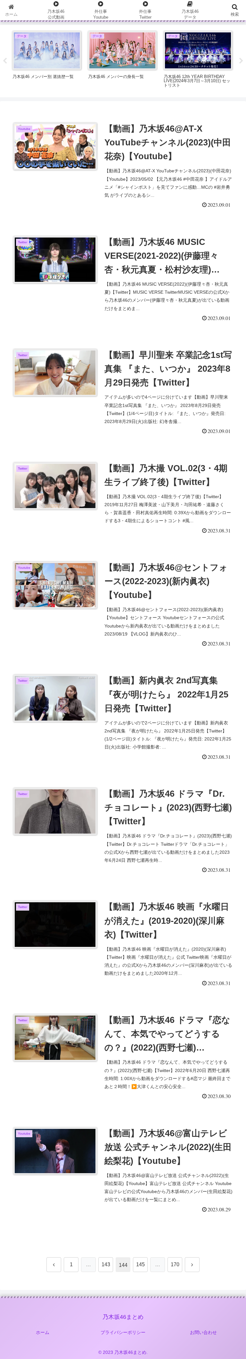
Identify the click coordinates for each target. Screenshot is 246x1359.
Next (241, 61)
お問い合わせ (203, 1332)
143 (106, 1264)
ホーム (42, 1332)
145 (140, 1264)
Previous (5, 61)
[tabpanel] (47, 60)
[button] (227, 1018)
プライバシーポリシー (123, 1332)
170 (175, 1264)
